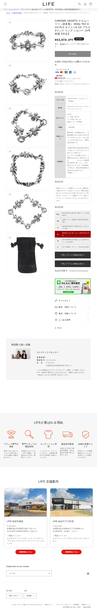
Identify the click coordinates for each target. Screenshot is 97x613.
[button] (5, 4)
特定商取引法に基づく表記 (72, 607)
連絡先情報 (87, 607)
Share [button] (59, 328)
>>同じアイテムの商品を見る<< (73, 264)
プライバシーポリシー (63, 604)
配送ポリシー (86, 604)
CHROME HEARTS (17, 13)
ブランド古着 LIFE (23, 604)
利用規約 (76, 604)
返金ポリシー (49, 604)
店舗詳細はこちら (25, 552)
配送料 (62, 44)
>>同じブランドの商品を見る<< (73, 255)
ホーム (8, 13)
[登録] (49, 573)
